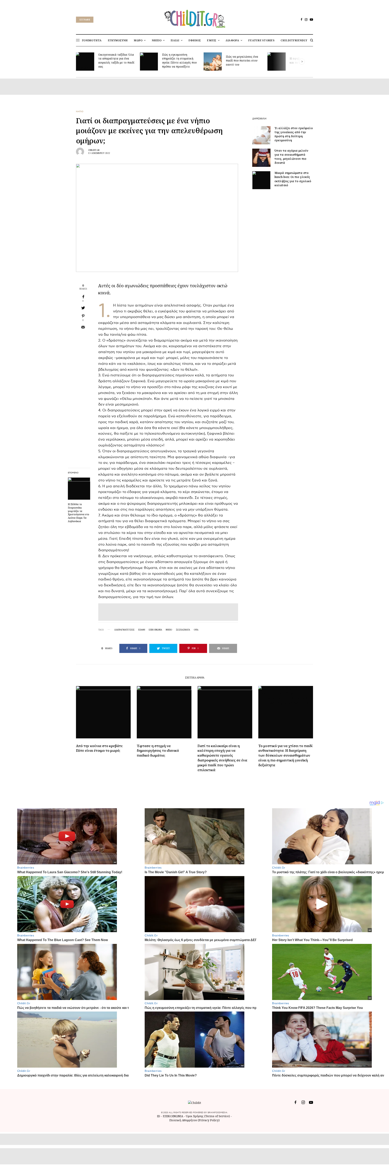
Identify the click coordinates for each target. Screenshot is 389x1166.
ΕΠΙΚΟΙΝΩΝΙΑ (173, 1116)
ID (158, 1116)
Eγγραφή (84, 19)
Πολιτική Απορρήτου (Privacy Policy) (194, 1120)
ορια (196, 630)
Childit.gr (93, 150)
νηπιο (169, 630)
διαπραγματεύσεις (124, 630)
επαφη (141, 630)
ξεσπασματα (183, 630)
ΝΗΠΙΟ (79, 112)
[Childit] (194, 18)
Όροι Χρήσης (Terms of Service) (208, 1116)
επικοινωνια (155, 630)
